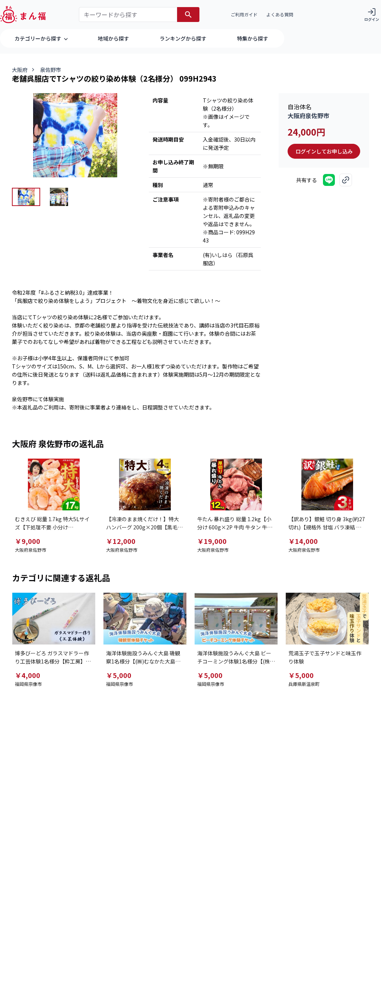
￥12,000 (120, 541)
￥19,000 (212, 541)
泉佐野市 (50, 69)
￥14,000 (303, 541)
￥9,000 (27, 541)
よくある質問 (279, 14)
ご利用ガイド (244, 14)
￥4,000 (27, 675)
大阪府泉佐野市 (308, 115)
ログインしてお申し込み (324, 151)
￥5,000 (118, 675)
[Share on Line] (329, 180)
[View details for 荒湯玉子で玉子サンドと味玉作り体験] (327, 618)
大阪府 (20, 69)
